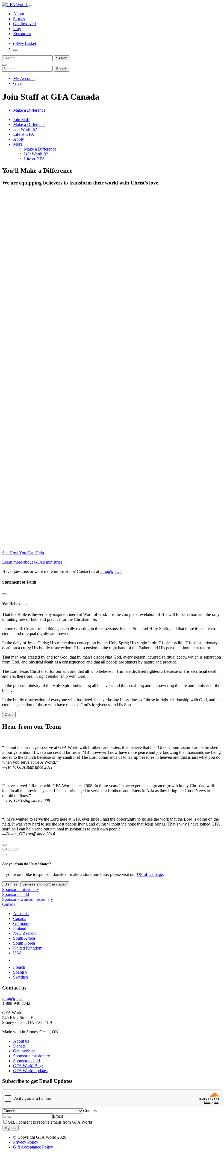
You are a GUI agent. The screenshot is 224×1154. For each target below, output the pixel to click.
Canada (19, 918)
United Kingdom (27, 948)
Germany (21, 923)
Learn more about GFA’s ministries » (34, 562)
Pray (17, 28)
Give (17, 83)
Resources (22, 33)
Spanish (20, 972)
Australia (21, 913)
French (19, 967)
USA (17, 953)
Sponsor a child (15, 894)
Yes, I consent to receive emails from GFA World (50, 1122)
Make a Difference (29, 110)
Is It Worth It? (25, 129)
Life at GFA (23, 134)
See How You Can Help (23, 552)
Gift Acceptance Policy (33, 1147)
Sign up (10, 1128)
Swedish (20, 977)
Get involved (24, 1051)
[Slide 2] (10, 849)
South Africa (24, 938)
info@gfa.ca (111, 571)
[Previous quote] (4, 845)
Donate (19, 1046)
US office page (150, 874)
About (18, 13)
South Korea (24, 943)
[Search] (15, 50)
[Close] (4, 65)
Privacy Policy (25, 1142)
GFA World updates (30, 1070)
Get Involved (24, 23)
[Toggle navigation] (30, 6)
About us (21, 1041)
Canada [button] (8, 904)
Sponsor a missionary (20, 889)
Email (58, 1116)
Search (61, 58)
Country (90, 1110)
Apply (18, 139)
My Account (24, 78)
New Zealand (25, 933)
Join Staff (21, 119)
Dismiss (10, 884)
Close (8, 714)
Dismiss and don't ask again (45, 884)
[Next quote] (4, 854)
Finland (19, 928)
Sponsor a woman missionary (27, 899)
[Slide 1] (4, 849)
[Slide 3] (15, 849)
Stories (19, 18)
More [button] (17, 144)
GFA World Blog (28, 1065)
